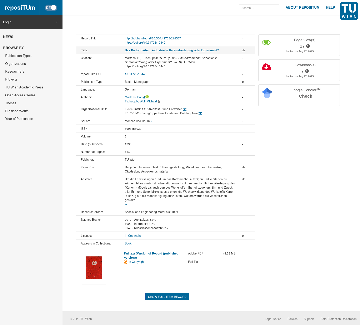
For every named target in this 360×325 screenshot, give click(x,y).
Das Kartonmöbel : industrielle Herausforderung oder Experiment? (172, 50)
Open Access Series (20, 95)
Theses (10, 103)
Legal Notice (273, 319)
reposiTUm (20, 7)
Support (309, 319)
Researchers (14, 71)
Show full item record (167, 297)
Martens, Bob (133, 97)
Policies (293, 319)
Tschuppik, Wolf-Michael (141, 101)
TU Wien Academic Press (24, 87)
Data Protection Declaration (338, 319)
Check (305, 96)
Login (7, 22)
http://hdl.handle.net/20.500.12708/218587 (153, 38)
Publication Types (18, 55)
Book (128, 243)
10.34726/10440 (135, 74)
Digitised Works (17, 110)
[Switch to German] (51, 8)
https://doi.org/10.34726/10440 (145, 42)
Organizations (15, 63)
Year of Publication (19, 118)
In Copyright (133, 235)
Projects (11, 79)
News (8, 36)
